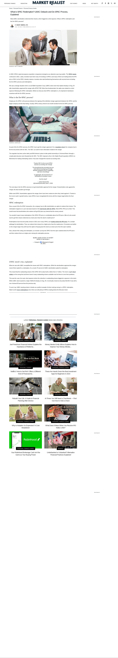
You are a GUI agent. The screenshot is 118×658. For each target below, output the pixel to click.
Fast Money (73, 3)
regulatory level (60, 147)
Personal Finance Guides (30, 8)
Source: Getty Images (16, 66)
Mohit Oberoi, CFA (22, 25)
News (84, 3)
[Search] (102, 3)
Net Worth (94, 3)
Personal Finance (9, 3)
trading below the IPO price (59, 221)
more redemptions (22, 290)
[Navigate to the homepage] (49, 3)
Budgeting (24, 3)
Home (10, 8)
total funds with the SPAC (47, 209)
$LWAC (35, 237)
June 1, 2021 (49, 183)
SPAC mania (72, 74)
